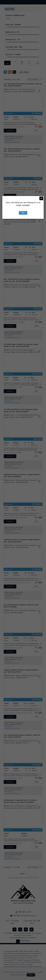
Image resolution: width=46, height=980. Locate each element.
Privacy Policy (26, 935)
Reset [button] (29, 63)
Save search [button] (7, 63)
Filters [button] (38, 63)
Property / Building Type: (15, 15)
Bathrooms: (12, 40)
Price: (13, 25)
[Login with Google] (10, 73)
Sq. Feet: (13, 54)
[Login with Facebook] (5, 73)
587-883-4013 (9, 140)
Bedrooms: (12, 32)
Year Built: (13, 47)
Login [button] (24, 72)
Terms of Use (20, 975)
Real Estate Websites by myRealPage (23, 937)
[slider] (6, 27)
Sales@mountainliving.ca (12, 142)
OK (31, 975)
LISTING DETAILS (10, 130)
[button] (14, 929)
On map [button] (22, 63)
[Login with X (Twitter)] (14, 73)
